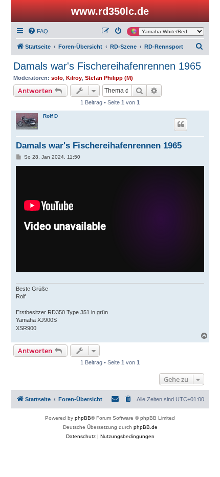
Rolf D (50, 116)
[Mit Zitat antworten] (180, 124)
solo (57, 78)
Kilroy (74, 78)
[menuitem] (38, 31)
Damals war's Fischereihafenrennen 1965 (107, 66)
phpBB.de (146, 427)
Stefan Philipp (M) (109, 78)
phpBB (83, 418)
